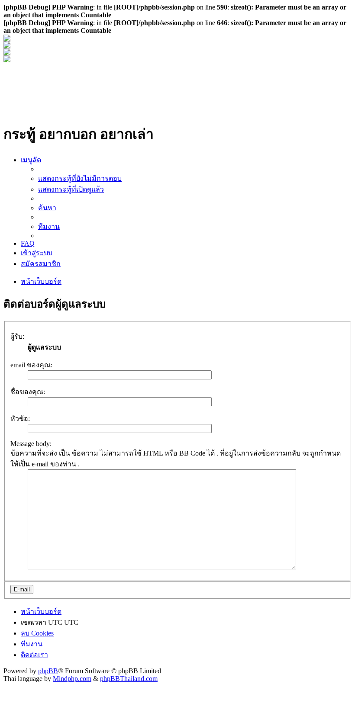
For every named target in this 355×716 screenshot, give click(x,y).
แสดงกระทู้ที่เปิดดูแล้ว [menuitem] (71, 189)
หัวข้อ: (20, 418)
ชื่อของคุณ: (27, 391)
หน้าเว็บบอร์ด (41, 281)
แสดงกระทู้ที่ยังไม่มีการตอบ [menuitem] (80, 178)
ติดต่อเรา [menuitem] (34, 654)
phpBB (48, 670)
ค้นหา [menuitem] (47, 208)
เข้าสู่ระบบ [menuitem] (36, 253)
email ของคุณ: (31, 365)
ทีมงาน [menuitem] (49, 226)
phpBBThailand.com (129, 678)
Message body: (31, 443)
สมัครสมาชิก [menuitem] (41, 263)
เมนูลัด (31, 160)
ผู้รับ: (17, 336)
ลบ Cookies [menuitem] (37, 633)
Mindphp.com (72, 678)
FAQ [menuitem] (28, 243)
